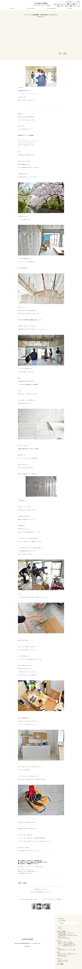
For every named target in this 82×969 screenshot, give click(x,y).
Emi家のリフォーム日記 (62, 943)
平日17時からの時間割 (62, 934)
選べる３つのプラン (22, 870)
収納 (68, 943)
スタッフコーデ (69, 934)
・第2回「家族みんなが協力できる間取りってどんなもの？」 (27, 144)
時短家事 (71, 943)
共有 (65, 53)
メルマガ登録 (77, 6)
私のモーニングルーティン (68, 932)
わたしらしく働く (69, 949)
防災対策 (69, 944)
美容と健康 (65, 944)
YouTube (70, 4)
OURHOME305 (57, 4)
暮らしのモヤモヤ (70, 945)
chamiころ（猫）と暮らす (62, 956)
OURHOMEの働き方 (61, 949)
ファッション (60, 944)
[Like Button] (60, 53)
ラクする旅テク (70, 935)
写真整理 (59, 955)
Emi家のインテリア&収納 (67, 942)
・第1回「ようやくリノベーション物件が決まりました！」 (26, 142)
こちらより (25, 871)
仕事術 (74, 949)
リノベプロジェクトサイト (30, 866)
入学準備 (64, 945)
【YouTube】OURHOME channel (63, 938)
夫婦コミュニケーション (66, 955)
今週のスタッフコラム (62, 936)
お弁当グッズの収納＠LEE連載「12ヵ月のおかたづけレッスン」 (30, 899)
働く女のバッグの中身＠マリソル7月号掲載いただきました (53, 899)
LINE (72, 6)
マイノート (60, 945)
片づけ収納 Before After (62, 935)
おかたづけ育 (63, 953)
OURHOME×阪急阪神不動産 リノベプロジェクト (41, 892)
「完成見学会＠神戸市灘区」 (39, 838)
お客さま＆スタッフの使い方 (63, 960)
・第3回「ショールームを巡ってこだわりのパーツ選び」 (26, 145)
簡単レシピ (75, 935)
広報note (68, 6)
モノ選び (74, 944)
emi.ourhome (65, 4)
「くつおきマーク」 (22, 659)
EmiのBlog (59, 942)
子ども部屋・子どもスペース (72, 953)
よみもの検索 (60, 964)
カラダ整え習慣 (60, 932)
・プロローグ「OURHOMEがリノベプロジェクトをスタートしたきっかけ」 (29, 140)
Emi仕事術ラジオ (61, 6)
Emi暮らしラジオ (77, 4)
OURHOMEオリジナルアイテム (63, 961)
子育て (59, 953)
